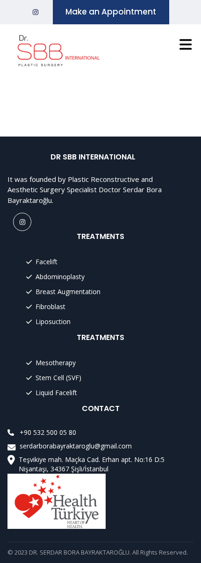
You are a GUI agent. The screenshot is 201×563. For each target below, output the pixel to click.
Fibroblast (50, 306)
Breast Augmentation (68, 291)
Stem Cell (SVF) (58, 377)
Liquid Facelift (56, 392)
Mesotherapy (56, 362)
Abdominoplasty (60, 276)
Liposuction (53, 321)
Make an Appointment (110, 11)
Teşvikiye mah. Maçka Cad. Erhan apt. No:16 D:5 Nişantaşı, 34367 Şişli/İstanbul (92, 464)
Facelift (46, 261)
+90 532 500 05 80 (48, 432)
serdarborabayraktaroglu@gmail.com (76, 445)
